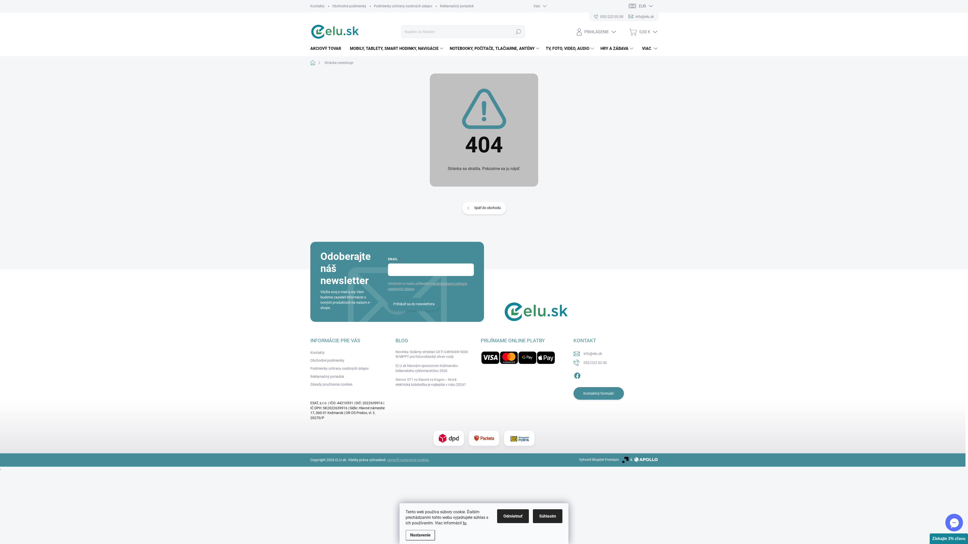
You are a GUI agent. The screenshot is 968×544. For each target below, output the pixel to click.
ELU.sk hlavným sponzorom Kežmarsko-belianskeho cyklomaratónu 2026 (427, 368)
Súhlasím (547, 516)
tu (464, 523)
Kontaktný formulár (598, 393)
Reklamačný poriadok (457, 6)
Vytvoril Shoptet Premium (599, 460)
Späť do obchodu (487, 208)
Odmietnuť (513, 516)
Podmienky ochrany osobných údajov (403, 6)
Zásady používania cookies (331, 384)
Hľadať (518, 32)
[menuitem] (327, 48)
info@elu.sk (593, 354)
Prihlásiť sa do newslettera (414, 304)
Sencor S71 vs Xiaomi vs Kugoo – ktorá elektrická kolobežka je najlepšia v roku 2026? (431, 382)
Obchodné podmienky (349, 6)
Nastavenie (420, 535)
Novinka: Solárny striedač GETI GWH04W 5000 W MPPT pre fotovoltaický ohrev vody (432, 354)
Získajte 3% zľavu (948, 538)
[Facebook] (577, 375)
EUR (642, 6)
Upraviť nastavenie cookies (408, 460)
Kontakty (317, 6)
